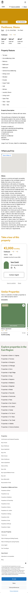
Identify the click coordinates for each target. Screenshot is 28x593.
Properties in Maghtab (7, 386)
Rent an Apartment (5, 462)
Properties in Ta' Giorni (8, 413)
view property (13, 325)
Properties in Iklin (5, 517)
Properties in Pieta (6, 400)
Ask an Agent (4, 545)
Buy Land (3, 475)
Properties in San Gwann (8, 403)
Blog (2, 559)
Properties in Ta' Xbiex (8, 417)
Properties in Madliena (7, 382)
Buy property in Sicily (6, 482)
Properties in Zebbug (6, 513)
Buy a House (4, 442)
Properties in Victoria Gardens (10, 427)
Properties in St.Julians (8, 406)
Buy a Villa (3, 469)
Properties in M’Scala (6, 523)
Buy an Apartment (5, 449)
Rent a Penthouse (5, 459)
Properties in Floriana (7, 359)
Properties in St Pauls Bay (7, 500)
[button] (25, 563)
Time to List (4, 535)
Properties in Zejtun (5, 527)
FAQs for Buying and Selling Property (9, 538)
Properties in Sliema (5, 507)
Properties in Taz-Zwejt (8, 420)
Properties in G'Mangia (8, 365)
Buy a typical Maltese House (7, 472)
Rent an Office (4, 465)
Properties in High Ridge (8, 372)
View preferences (14, 587)
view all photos (21, 22)
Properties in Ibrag (6, 376)
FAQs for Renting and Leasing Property (10, 541)
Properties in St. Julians (6, 510)
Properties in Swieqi (7, 410)
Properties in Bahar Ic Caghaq (10, 355)
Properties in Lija (5, 493)
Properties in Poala (5, 520)
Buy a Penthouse (5, 445)
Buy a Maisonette (5, 479)
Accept (14, 579)
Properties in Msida (7, 389)
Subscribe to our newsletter (7, 556)
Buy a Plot (3, 452)
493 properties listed (17, 265)
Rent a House (4, 455)
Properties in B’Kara (5, 490)
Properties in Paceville (7, 393)
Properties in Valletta (7, 423)
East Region (7, 349)
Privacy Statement (14, 591)
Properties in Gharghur (8, 362)
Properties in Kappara (7, 379)
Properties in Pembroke (8, 396)
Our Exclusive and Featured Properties (10, 439)
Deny (14, 583)
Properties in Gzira (6, 369)
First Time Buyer (5, 548)
